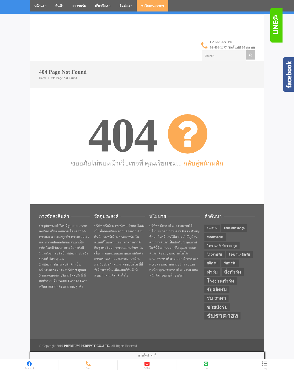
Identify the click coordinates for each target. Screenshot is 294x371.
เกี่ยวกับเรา (102, 6)
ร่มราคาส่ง (222, 316)
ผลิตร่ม (212, 263)
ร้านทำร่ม (212, 228)
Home (42, 78)
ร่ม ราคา (216, 298)
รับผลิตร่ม (217, 289)
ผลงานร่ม (79, 6)
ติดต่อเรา (125, 6)
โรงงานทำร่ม (220, 280)
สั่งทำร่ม (232, 271)
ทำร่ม (212, 272)
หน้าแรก (40, 6)
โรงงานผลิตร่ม (239, 254)
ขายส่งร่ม (217, 307)
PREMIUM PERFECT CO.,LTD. (87, 346)
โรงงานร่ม (214, 254)
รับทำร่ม (230, 263)
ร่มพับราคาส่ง (215, 237)
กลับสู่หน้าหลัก (203, 163)
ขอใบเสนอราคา (152, 6)
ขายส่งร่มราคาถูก (234, 228)
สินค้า (59, 6)
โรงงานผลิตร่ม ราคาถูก (222, 245)
